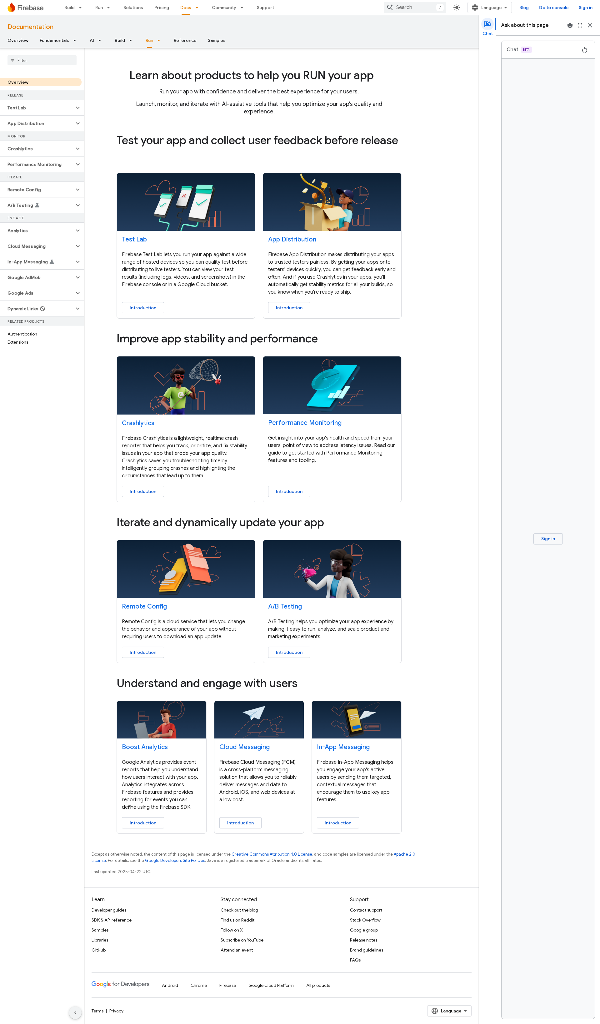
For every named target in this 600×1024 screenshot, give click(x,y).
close (590, 25)
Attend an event (237, 950)
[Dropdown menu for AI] (101, 40)
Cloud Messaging (244, 747)
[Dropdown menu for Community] (243, 7)
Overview (18, 40)
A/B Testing (285, 606)
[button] (37, 108)
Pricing (161, 7)
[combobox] (415, 7)
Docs (185, 7)
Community (224, 7)
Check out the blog (239, 910)
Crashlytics (138, 423)
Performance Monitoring (305, 423)
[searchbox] (42, 60)
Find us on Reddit (237, 920)
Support (265, 7)
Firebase (227, 985)
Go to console (554, 7)
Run (99, 7)
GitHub (99, 950)
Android (170, 985)
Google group (364, 930)
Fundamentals (54, 40)
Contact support (366, 910)
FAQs (355, 960)
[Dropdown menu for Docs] (198, 7)
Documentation (30, 27)
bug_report (570, 25)
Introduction (143, 308)
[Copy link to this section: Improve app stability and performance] (326, 339)
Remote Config (144, 606)
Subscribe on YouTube (242, 940)
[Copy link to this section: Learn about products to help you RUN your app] (382, 76)
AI (92, 40)
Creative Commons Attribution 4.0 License (272, 854)
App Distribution (292, 239)
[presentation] (259, 75)
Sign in (585, 7)
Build (69, 7)
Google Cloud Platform (271, 985)
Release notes (363, 940)
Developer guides (109, 910)
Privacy (116, 1010)
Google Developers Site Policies (175, 860)
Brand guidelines (366, 950)
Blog (524, 7)
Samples (217, 40)
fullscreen (580, 25)
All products (318, 985)
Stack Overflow (365, 920)
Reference (185, 40)
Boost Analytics (145, 747)
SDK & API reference (112, 920)
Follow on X (232, 930)
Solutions (133, 7)
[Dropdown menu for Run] (110, 7)
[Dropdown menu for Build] (82, 7)
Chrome (199, 985)
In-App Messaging (343, 747)
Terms (97, 1010)
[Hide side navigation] (75, 1013)
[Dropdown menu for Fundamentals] (76, 40)
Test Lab (134, 239)
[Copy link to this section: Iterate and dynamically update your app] (333, 523)
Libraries (100, 940)
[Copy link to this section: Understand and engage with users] (306, 684)
